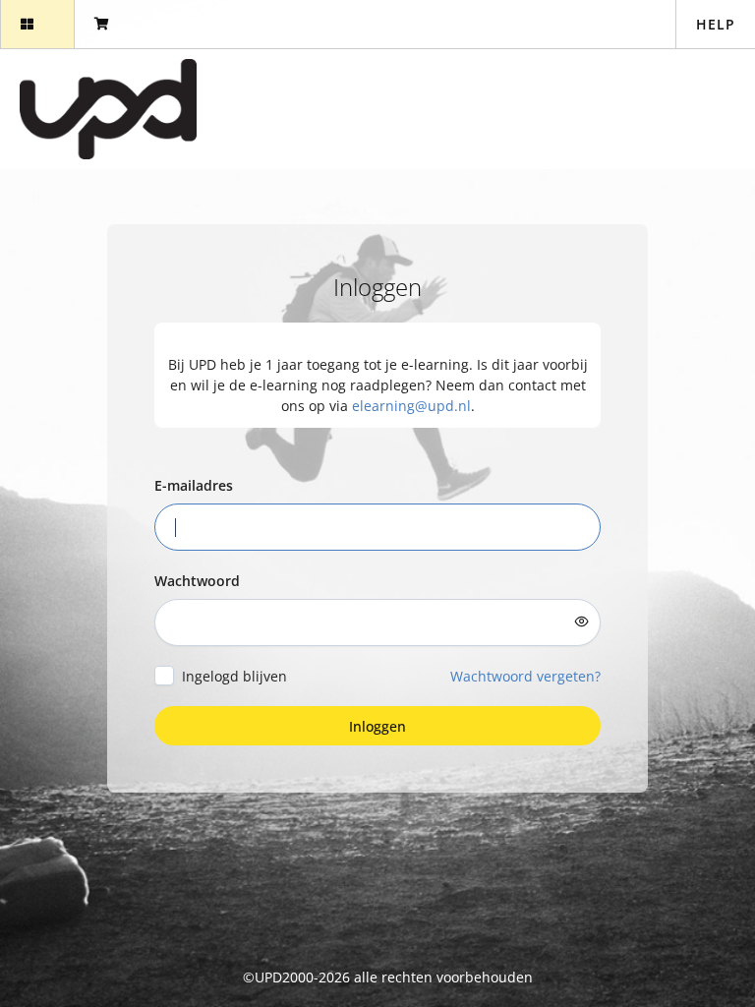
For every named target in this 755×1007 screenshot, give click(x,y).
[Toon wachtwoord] (582, 621)
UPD (268, 977)
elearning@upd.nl (411, 405)
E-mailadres (193, 485)
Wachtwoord (197, 580)
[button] (37, 24)
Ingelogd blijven (234, 676)
